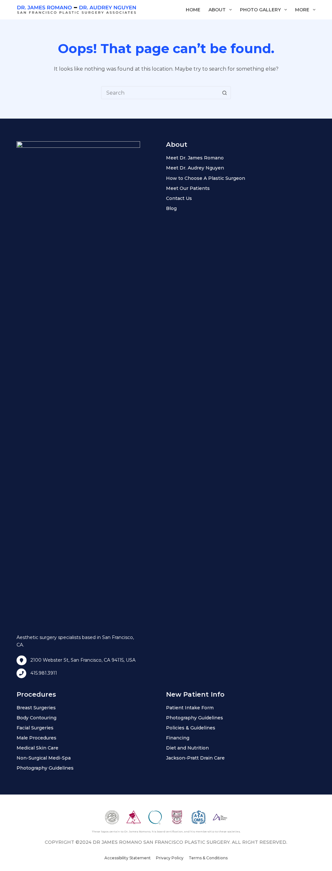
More (302, 10)
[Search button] (224, 93)
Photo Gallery (260, 10)
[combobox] (159, 92)
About (217, 10)
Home (193, 10)
